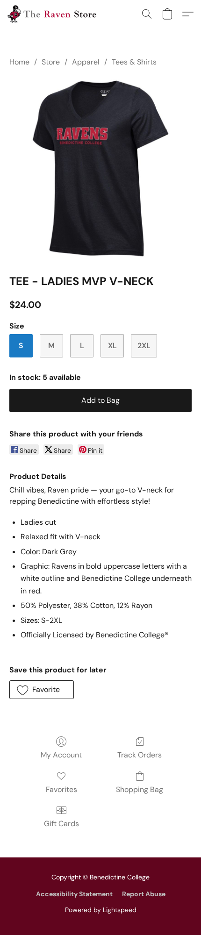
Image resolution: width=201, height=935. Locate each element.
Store (51, 62)
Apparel (86, 62)
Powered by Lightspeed (100, 910)
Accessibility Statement (74, 894)
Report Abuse (143, 894)
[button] (54, 14)
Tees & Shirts (134, 62)
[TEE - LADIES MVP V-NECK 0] (100, 169)
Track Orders (139, 755)
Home (19, 62)
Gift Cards (61, 823)
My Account (61, 755)
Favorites (61, 789)
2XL (144, 345)
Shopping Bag (139, 789)
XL (112, 345)
